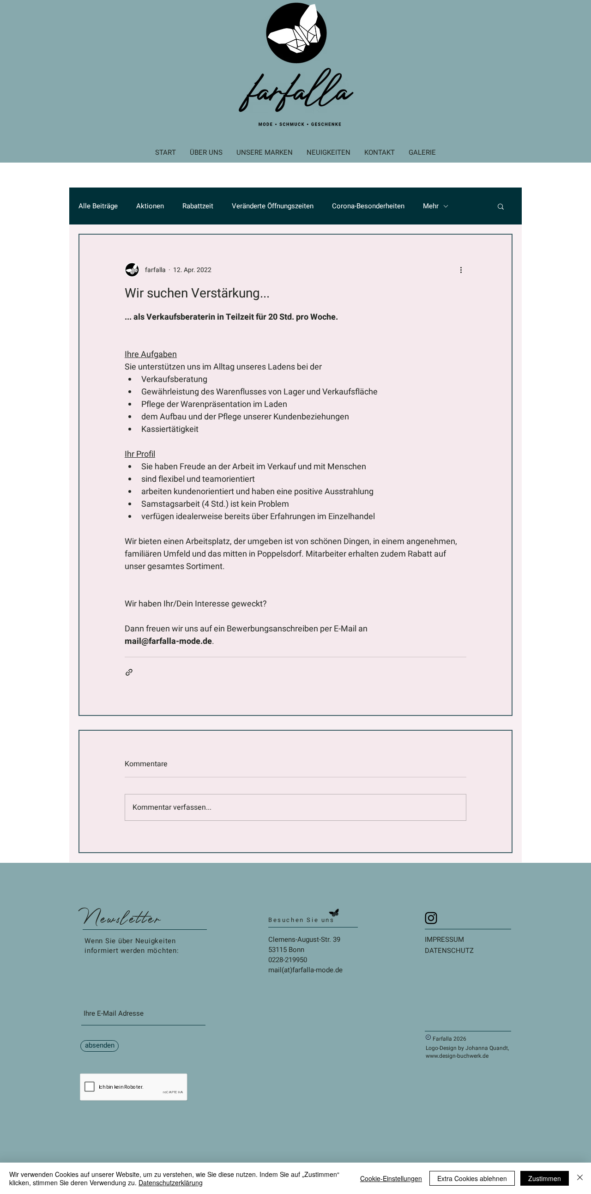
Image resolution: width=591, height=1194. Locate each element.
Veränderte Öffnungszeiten (273, 206)
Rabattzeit (197, 206)
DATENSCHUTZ (449, 951)
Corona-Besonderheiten (368, 206)
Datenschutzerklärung (171, 1182)
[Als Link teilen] (129, 672)
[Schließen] (579, 1178)
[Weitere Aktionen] (460, 269)
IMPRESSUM (444, 939)
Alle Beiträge (98, 206)
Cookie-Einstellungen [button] (391, 1178)
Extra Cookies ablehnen (472, 1178)
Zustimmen (544, 1178)
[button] (500, 206)
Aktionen (150, 206)
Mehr (431, 206)
